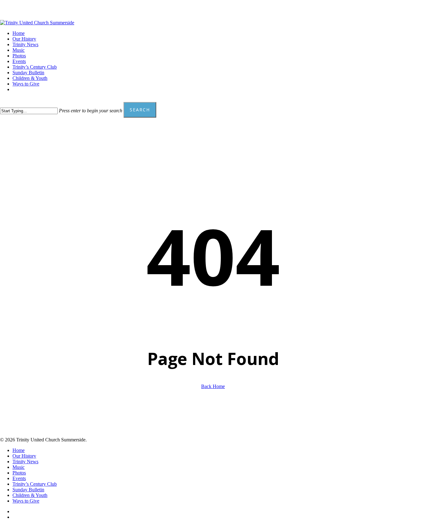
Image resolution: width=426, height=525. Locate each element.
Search (140, 110)
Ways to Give (25, 500)
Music (18, 467)
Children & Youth (29, 495)
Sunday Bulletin (28, 489)
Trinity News (25, 461)
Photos (19, 472)
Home (18, 450)
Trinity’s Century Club (34, 484)
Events (19, 478)
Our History (24, 456)
